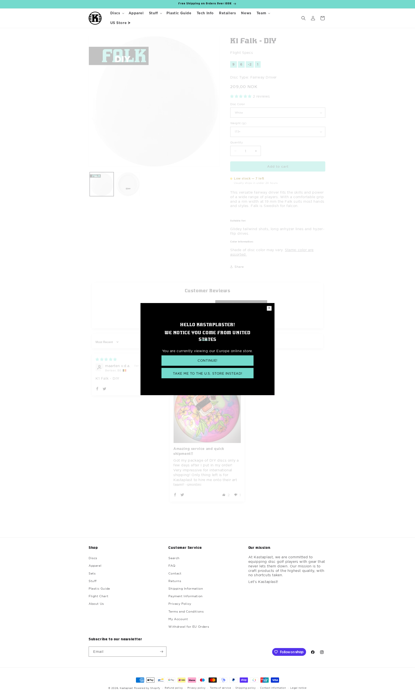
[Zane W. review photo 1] (207, 409)
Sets (92, 573)
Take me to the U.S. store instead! (207, 373)
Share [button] (239, 267)
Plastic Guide (99, 588)
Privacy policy (196, 687)
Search (174, 558)
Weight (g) (238, 123)
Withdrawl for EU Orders (188, 627)
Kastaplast (126, 688)
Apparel (95, 566)
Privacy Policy (179, 604)
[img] (106, 359)
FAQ (171, 566)
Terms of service (220, 687)
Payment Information (185, 596)
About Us (96, 604)
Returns (174, 581)
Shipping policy (245, 687)
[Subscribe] (161, 652)
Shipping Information (185, 588)
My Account (178, 619)
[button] (117, 13)
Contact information (273, 687)
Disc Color (237, 104)
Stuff (93, 581)
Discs (93, 558)
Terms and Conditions (186, 611)
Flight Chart (98, 596)
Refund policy (174, 687)
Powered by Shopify (147, 688)
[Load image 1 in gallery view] (102, 184)
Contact (174, 573)
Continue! (207, 360)
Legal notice (298, 687)
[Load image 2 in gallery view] (128, 184)
